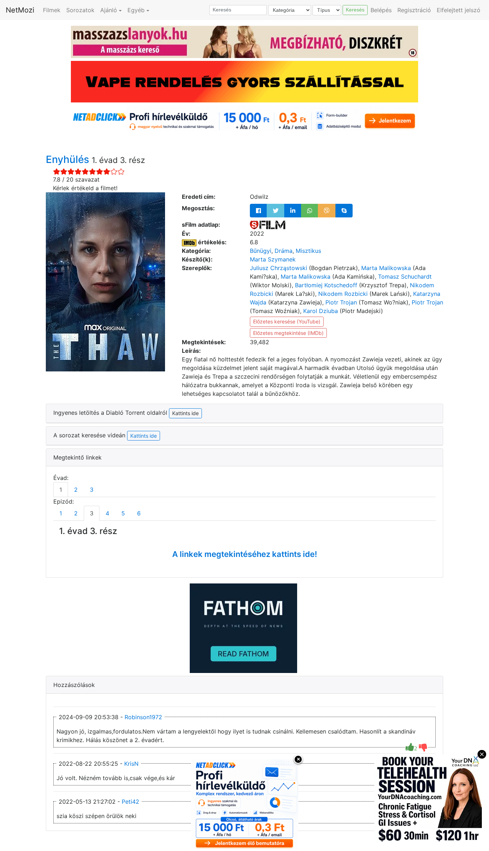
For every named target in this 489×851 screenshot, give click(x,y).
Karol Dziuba (320, 310)
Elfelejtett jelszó (458, 10)
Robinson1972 (143, 717)
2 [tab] (76, 489)
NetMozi (20, 10)
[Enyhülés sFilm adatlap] (267, 224)
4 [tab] (107, 513)
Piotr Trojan (341, 302)
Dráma (283, 250)
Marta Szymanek (273, 259)
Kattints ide (143, 436)
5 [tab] (123, 513)
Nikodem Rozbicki (343, 293)
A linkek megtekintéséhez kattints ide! (244, 554)
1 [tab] (60, 489)
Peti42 (130, 801)
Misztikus (308, 250)
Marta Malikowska (386, 267)
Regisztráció (414, 10)
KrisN (131, 763)
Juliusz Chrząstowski (278, 267)
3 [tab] (91, 489)
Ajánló (108, 10)
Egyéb (136, 10)
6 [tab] (139, 513)
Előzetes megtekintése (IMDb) (288, 333)
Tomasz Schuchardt (405, 276)
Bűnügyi (260, 250)
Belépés (381, 10)
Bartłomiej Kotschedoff (326, 285)
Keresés (355, 10)
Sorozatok (80, 10)
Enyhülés (69, 159)
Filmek (51, 10)
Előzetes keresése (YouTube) (286, 321)
